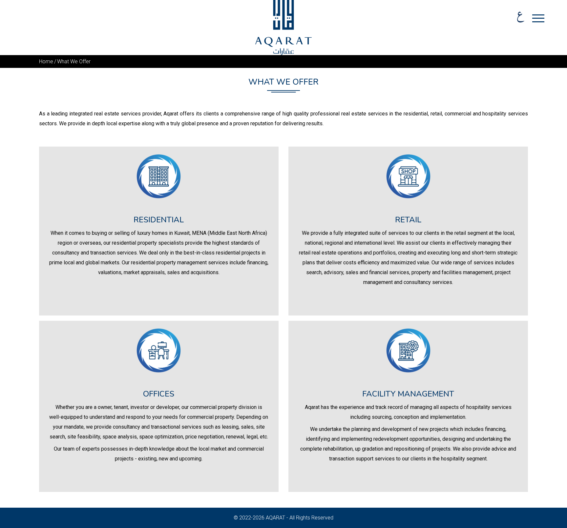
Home (46, 61)
